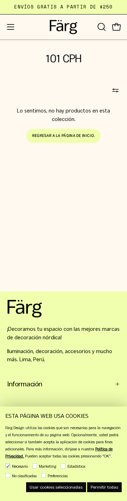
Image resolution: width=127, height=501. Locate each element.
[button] (101, 27)
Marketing (47, 466)
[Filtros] (115, 90)
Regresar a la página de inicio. (63, 136)
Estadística (76, 466)
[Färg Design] (63, 27)
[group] (63, 7)
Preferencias (58, 475)
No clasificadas (24, 475)
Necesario (20, 466)
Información (24, 384)
